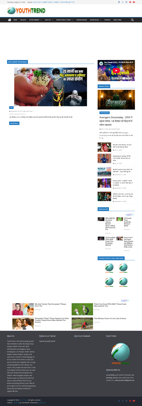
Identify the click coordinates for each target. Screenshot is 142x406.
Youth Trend (28, 111)
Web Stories (117, 20)
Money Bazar (94, 20)
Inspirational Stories (63, 20)
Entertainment (34, 20)
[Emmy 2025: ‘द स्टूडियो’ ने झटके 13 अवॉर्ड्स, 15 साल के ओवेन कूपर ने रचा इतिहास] (104, 184)
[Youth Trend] (9, 19)
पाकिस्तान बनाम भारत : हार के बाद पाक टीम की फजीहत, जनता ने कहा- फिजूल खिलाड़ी (123, 196)
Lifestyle (48, 20)
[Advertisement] (71, 38)
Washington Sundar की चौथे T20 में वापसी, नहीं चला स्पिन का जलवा (121, 158)
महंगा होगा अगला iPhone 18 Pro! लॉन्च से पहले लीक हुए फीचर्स (122, 146)
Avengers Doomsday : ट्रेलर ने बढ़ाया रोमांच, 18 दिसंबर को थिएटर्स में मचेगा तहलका (115, 121)
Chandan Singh (115, 129)
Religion (23, 20)
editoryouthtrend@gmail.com (124, 380)
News (15, 20)
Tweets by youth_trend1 (47, 341)
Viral (11, 107)
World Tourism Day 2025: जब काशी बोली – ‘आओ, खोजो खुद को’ (122, 170)
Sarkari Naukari (81, 20)
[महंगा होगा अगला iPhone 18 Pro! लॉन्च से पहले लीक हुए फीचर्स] (104, 147)
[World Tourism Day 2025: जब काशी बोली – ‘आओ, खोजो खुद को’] (104, 172)
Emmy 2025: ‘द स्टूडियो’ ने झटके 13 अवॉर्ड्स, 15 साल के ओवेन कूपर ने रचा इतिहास (123, 183)
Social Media (110, 375)
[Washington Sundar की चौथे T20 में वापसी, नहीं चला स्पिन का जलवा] (104, 160)
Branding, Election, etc (113, 378)
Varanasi (107, 20)
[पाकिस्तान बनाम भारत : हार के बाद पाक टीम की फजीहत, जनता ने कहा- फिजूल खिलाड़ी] (104, 198)
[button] (40, 20)
